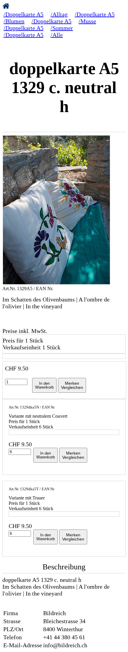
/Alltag (59, 14)
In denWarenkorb (44, 385)
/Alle (57, 35)
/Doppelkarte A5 (23, 14)
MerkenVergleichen (72, 385)
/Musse (87, 21)
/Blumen (14, 21)
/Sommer (62, 28)
